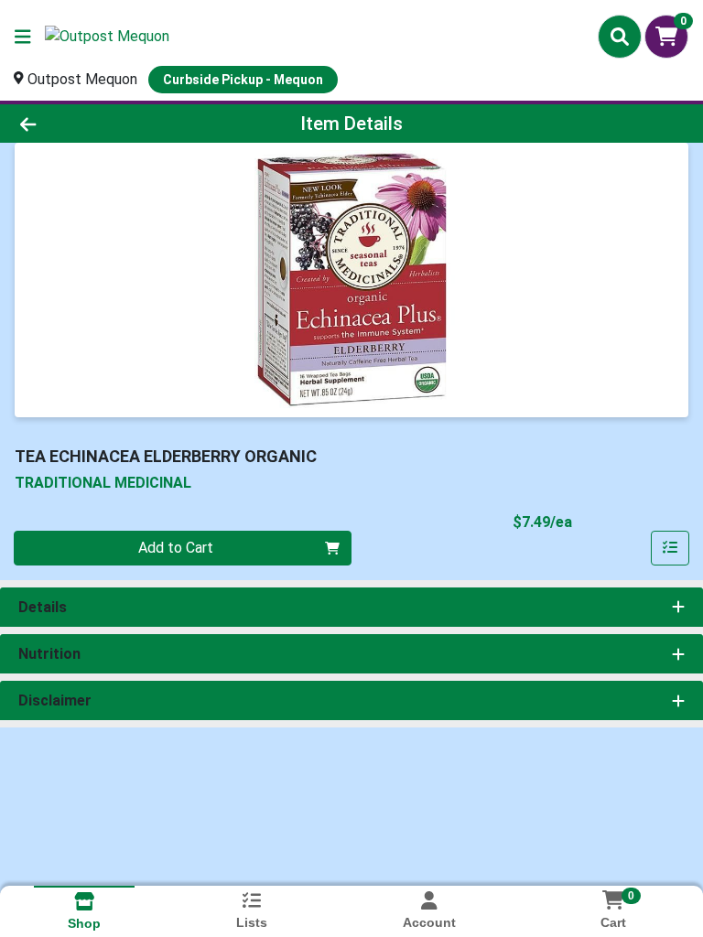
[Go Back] (99, 123)
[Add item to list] (670, 548)
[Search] (620, 36)
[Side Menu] (23, 37)
